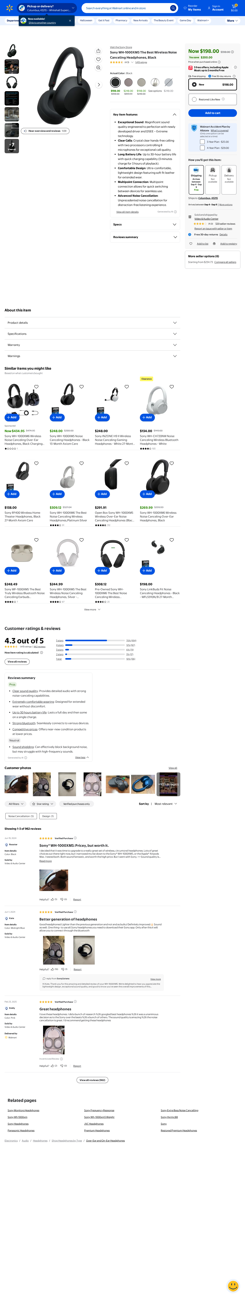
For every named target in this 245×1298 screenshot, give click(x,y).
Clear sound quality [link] (25, 691)
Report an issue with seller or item (213, 228)
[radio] (115, 86)
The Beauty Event (164, 20)
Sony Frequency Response (99, 1110)
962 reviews (39, 646)
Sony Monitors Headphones (23, 1110)
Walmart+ (203, 20)
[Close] (71, 20)
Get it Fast (103, 20)
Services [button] (38, 20)
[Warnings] (175, 356)
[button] (192, 8)
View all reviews (17, 661)
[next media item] (98, 84)
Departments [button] (15, 20)
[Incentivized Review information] (61, 1059)
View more (90, 609)
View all (173, 767)
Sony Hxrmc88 (169, 1117)
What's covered (219, 130)
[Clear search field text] (164, 8)
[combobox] (130, 8)
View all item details (127, 211)
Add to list (202, 243)
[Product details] (175, 323)
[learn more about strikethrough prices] (232, 51)
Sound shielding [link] (23, 747)
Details (223, 234)
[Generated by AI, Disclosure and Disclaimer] (175, 212)
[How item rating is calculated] (41, 652)
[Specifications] (175, 334)
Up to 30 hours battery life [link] (29, 712)
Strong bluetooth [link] (23, 723)
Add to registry (228, 243)
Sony (164, 1123)
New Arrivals (140, 20)
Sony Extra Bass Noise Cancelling (179, 1110)
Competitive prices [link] (24, 729)
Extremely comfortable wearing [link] (33, 701)
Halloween (86, 20)
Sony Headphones (18, 1123)
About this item (18, 310)
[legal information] (219, 62)
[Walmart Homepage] (10, 8)
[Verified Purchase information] (75, 837)
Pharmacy (121, 20)
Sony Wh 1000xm (17, 1117)
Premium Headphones (97, 1130)
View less (80, 757)
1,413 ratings (141, 62)
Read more (45, 860)
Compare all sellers (225, 262)
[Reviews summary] (132, 62)
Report (77, 899)
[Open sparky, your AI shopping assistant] (233, 1286)
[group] (128, 62)
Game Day (185, 20)
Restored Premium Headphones (179, 1130)
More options (225, 204)
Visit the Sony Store (121, 47)
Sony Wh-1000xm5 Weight (99, 1117)
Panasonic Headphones (21, 1130)
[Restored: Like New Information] (223, 99)
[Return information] (233, 76)
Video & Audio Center (206, 218)
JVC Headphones (94, 1123)
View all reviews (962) (92, 1080)
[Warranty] (175, 345)
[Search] (173, 8)
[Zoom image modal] (98, 67)
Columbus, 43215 (208, 198)
